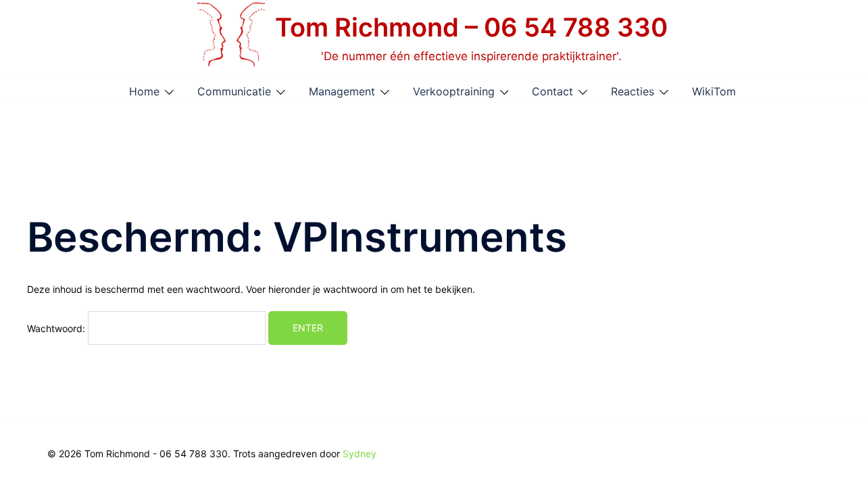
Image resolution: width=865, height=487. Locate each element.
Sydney (359, 453)
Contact (552, 91)
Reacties (632, 91)
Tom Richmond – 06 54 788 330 (471, 27)
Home (144, 91)
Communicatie (234, 91)
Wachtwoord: (57, 327)
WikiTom (714, 91)
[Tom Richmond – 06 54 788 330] (231, 39)
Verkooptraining (454, 91)
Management (342, 91)
